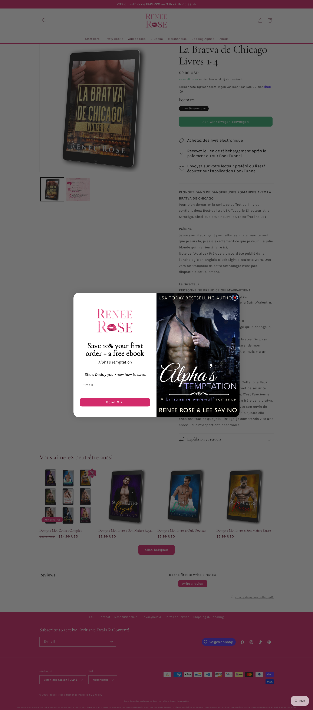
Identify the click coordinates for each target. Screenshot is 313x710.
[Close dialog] (234, 297)
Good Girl (115, 402)
